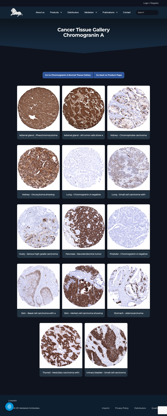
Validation (89, 12)
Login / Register (151, 3)
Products (54, 12)
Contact (127, 12)
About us (40, 12)
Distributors (73, 12)
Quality (155, 408)
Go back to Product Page (109, 75)
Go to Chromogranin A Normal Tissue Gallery (68, 75)
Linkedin (12, 401)
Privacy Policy (122, 408)
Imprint (105, 408)
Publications (108, 12)
